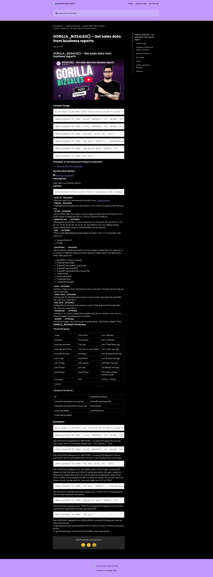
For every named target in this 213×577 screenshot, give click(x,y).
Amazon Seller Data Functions (94, 26)
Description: (140, 57)
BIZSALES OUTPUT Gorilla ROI (70, 166)
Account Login (141, 3)
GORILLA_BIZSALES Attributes (143, 66)
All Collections (58, 26)
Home (130, 3)
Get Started (153, 3)
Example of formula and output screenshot (144, 48)
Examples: (139, 71)
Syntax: (138, 61)
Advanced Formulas (73, 26)
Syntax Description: (143, 53)
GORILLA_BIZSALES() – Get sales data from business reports (144, 37)
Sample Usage (141, 43)
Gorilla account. (103, 200)
